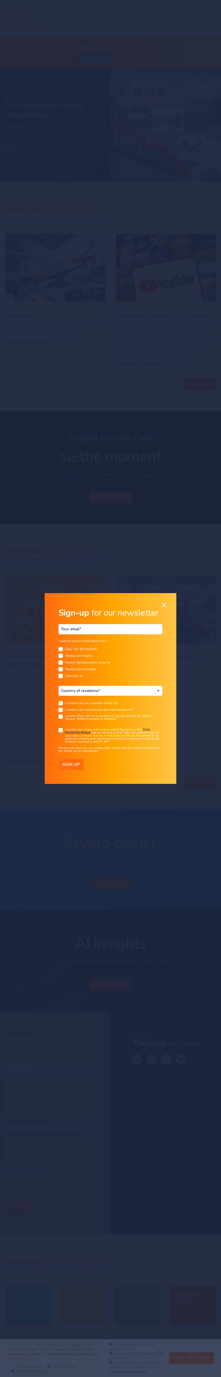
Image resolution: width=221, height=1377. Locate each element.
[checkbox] (110, 663)
